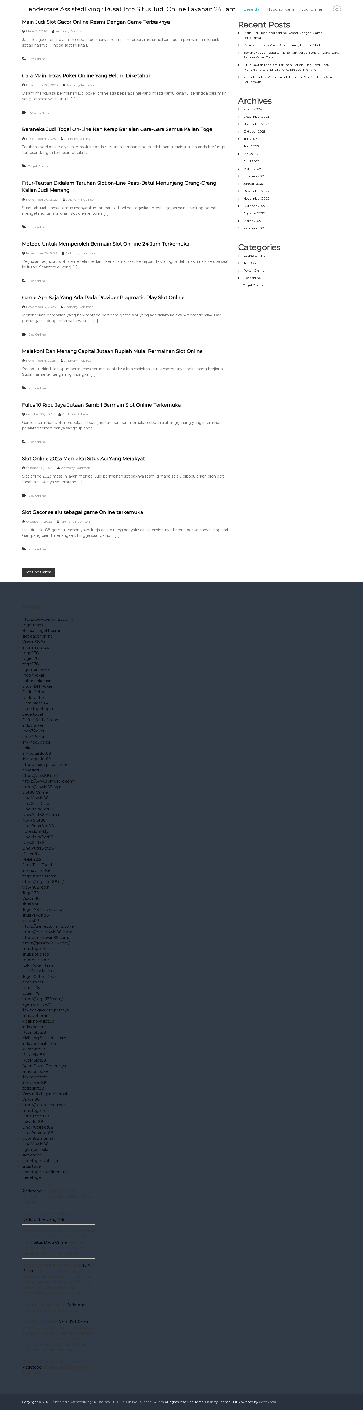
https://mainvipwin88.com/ (47, 932)
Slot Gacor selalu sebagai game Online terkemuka (82, 512)
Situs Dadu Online (50, 1242)
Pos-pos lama (38, 572)
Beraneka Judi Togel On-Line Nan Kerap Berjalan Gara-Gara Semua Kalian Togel (118, 129)
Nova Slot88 (34, 820)
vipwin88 (30, 920)
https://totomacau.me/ (43, 1105)
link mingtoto (34, 1077)
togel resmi (33, 625)
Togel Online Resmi (40, 976)
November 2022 (256, 198)
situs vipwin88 (35, 915)
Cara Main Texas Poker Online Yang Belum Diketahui (86, 76)
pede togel (32, 714)
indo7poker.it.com (39, 1043)
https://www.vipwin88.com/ (48, 619)
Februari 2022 (254, 228)
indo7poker (32, 725)
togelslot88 (33, 1088)
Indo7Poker (33, 675)
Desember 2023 (256, 117)
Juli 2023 (250, 139)
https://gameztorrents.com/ (48, 926)
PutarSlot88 (33, 1049)
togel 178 (31, 987)
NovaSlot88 (33, 842)
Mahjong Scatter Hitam (44, 1038)
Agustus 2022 (254, 213)
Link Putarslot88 (37, 1127)
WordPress (267, 1402)
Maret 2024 (252, 109)
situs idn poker (35, 1071)
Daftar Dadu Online (40, 719)
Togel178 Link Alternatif (44, 909)
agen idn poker (36, 669)
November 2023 (256, 124)
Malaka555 (31, 859)
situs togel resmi (37, 948)
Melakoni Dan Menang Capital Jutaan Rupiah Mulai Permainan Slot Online (112, 351)
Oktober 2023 (254, 131)
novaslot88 (32, 770)
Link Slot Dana (35, 803)
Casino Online (254, 255)
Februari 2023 (254, 176)
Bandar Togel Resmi (41, 630)
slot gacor (31, 1155)
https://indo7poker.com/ (44, 764)
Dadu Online (33, 692)
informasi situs (35, 647)
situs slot (30, 904)
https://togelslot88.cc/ (43, 881)
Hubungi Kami (280, 9)
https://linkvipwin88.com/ (45, 937)
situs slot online (36, 1015)
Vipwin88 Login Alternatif (46, 1093)
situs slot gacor (36, 954)
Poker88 (30, 853)
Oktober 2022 (254, 206)
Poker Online (39, 113)
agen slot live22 (36, 1004)
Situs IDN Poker (37, 686)
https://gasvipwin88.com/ (46, 943)
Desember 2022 (256, 191)
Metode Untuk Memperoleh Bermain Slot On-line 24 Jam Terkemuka (105, 244)
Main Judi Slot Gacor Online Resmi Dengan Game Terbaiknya (96, 22)
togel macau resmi (39, 876)
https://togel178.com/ (42, 999)
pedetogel (32, 1177)
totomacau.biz (35, 959)
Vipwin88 (31, 898)
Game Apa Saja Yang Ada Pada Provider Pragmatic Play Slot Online (103, 298)
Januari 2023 (253, 183)
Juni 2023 (251, 146)
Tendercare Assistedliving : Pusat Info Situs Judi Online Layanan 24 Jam (130, 9)
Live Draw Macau (38, 971)
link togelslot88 (36, 759)
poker (27, 747)
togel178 (30, 653)
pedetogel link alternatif (44, 1172)
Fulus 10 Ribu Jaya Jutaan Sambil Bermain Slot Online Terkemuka (101, 405)
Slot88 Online (35, 792)
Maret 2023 (252, 169)
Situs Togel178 (35, 1116)
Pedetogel (32, 1191)
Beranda (251, 9)
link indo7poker (36, 742)
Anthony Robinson (70, 31)
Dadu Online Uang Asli (43, 1219)
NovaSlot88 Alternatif (42, 814)
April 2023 (251, 161)
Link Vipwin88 (35, 798)
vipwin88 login (35, 887)
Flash (209, 1402)
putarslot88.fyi (35, 831)
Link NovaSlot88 (37, 809)
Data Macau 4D (37, 703)
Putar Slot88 (34, 1032)
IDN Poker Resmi (38, 965)
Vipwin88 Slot (35, 641)
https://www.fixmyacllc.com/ (48, 781)
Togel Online (38, 166)
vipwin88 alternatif (39, 1138)
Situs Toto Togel (37, 865)
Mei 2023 (250, 154)
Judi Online (312, 9)
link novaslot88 (36, 870)
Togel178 (30, 892)
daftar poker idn (37, 680)
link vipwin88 (34, 1082)
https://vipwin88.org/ (41, 786)
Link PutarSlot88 (38, 826)
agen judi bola (35, 1149)
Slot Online (37, 59)
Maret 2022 (252, 221)
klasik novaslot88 (38, 1021)
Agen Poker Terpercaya (44, 1065)
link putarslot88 (36, 753)
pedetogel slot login (41, 1160)
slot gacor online (37, 636)
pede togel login (37, 708)
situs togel (32, 1166)
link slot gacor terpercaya (45, 1010)
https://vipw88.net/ (40, 775)
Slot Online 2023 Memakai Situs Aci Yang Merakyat (83, 459)
